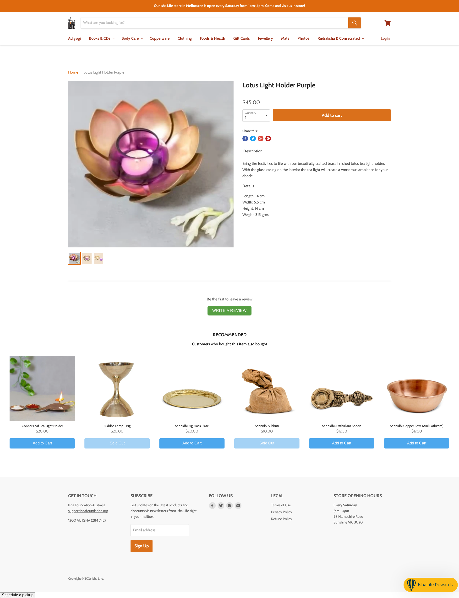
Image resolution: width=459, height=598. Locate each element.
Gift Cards (241, 38)
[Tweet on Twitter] (253, 138)
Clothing (185, 38)
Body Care (130, 38)
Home (73, 72)
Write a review (229, 311)
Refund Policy (281, 519)
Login (385, 38)
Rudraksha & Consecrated (339, 38)
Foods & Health (212, 38)
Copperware (159, 38)
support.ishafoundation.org (88, 511)
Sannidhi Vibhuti (267, 426)
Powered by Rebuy (229, 462)
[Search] (354, 22)
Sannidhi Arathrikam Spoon (341, 426)
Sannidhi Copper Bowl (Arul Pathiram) (416, 426)
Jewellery (265, 38)
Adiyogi (74, 38)
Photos (303, 38)
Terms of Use (281, 505)
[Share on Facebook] (245, 138)
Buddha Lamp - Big (117, 426)
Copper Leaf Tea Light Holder (42, 426)
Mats (285, 38)
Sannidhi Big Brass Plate (192, 426)
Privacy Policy (281, 512)
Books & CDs (100, 38)
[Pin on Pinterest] (268, 138)
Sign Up (141, 546)
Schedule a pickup (17, 595)
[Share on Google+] (260, 138)
